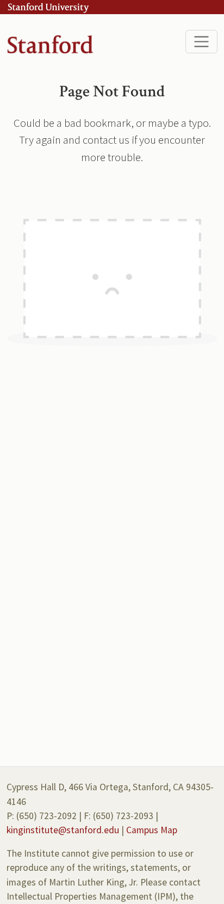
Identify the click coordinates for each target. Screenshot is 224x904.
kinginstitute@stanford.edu (63, 830)
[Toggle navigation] (201, 41)
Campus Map (151, 830)
